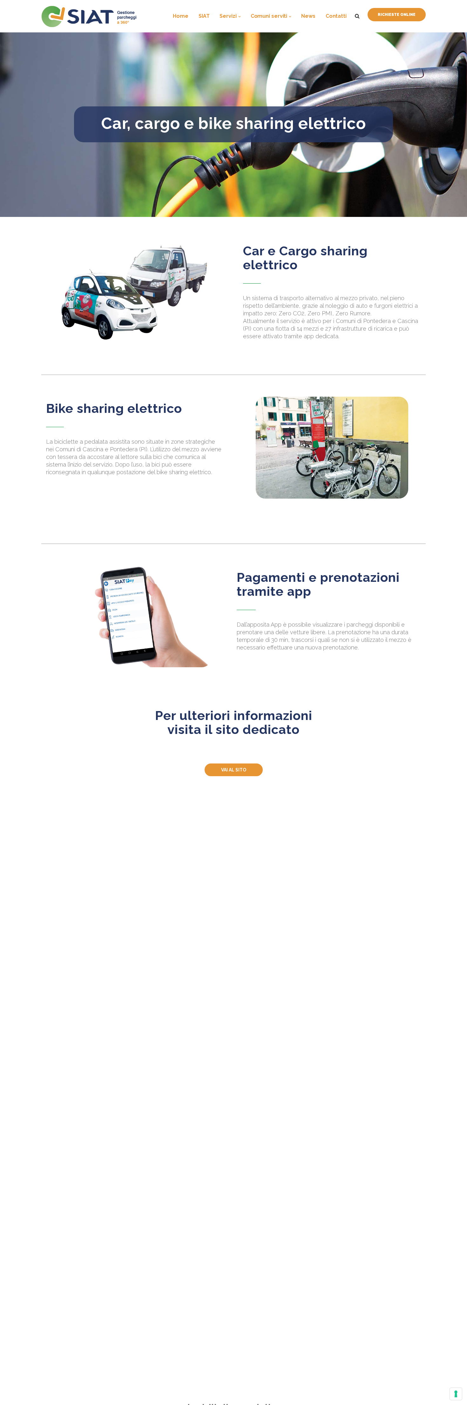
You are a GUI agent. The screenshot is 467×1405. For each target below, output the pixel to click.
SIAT (204, 16)
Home (180, 16)
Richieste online (397, 14)
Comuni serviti (269, 16)
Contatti (336, 16)
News (308, 16)
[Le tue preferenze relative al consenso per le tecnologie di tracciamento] (456, 1394)
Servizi (228, 16)
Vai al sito (233, 769)
